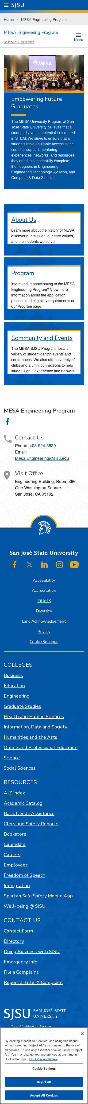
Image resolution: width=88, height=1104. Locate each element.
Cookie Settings (44, 641)
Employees (16, 865)
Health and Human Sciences (34, 716)
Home (9, 19)
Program (22, 273)
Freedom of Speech (24, 875)
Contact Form (18, 931)
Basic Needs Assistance (29, 813)
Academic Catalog (23, 803)
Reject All (44, 1082)
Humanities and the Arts (30, 737)
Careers (12, 855)
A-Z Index (14, 793)
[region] (44, 1065)
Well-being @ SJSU (25, 906)
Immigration (17, 885)
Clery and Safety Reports (31, 824)
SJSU (18, 5)
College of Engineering (19, 42)
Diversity (44, 611)
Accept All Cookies (44, 1095)
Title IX (44, 600)
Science (12, 758)
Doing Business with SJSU (32, 951)
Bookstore (15, 834)
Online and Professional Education (40, 747)
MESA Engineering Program (31, 32)
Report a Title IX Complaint (33, 982)
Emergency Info (20, 962)
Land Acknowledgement (44, 621)
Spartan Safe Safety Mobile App (38, 896)
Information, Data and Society (35, 727)
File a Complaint (21, 972)
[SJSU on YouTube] (74, 564)
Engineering (17, 696)
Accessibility (44, 580)
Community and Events (42, 338)
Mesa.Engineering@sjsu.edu (42, 458)
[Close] (82, 1034)
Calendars (15, 844)
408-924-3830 (43, 445)
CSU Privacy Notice (43, 1059)
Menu (78, 39)
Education (14, 686)
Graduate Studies (22, 706)
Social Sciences (20, 768)
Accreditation (44, 590)
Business (13, 675)
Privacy (44, 631)
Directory (14, 941)
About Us (23, 220)
